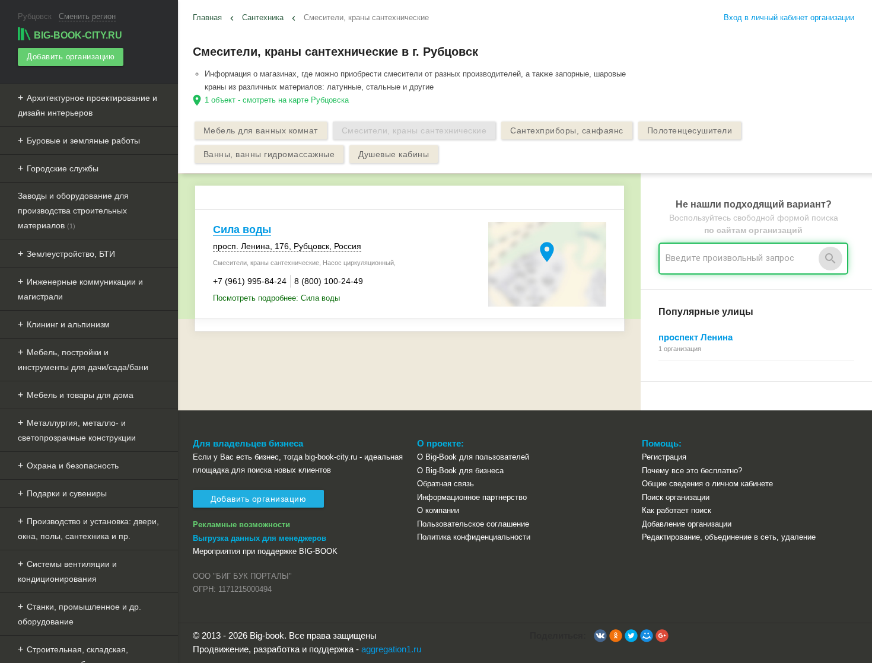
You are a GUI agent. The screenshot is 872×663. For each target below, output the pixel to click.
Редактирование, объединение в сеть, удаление (729, 537)
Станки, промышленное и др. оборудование (79, 614)
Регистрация (664, 456)
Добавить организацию (70, 56)
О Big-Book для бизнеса (460, 470)
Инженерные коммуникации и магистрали (80, 289)
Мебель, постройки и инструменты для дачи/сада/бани (83, 360)
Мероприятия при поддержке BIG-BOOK (265, 551)
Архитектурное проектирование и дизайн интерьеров (87, 105)
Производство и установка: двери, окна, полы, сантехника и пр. (88, 529)
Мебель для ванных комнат (260, 130)
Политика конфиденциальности (473, 537)
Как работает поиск (676, 510)
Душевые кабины (393, 154)
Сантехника (263, 17)
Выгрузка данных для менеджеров (259, 538)
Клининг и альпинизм (68, 324)
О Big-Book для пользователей (473, 456)
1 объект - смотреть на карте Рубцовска (277, 99)
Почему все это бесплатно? (692, 470)
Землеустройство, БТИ (71, 254)
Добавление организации (686, 523)
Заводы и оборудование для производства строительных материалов (73, 210)
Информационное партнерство (472, 497)
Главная (207, 17)
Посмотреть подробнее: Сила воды (276, 298)
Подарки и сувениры (67, 493)
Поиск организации (675, 497)
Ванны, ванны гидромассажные (269, 154)
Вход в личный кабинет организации (789, 17)
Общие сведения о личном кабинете (707, 483)
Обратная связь (445, 483)
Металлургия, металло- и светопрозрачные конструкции (77, 430)
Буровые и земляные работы (83, 140)
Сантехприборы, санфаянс (566, 130)
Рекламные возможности (241, 524)
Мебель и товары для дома (80, 395)
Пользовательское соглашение (473, 523)
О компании (438, 510)
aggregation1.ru (391, 649)
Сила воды (242, 229)
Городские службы (62, 168)
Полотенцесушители (690, 130)
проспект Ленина (695, 337)
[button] (600, 635)
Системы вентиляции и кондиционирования (67, 571)
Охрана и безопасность (73, 465)
